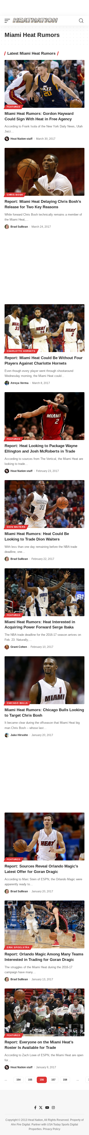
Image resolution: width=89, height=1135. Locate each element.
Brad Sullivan (19, 226)
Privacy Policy (51, 1129)
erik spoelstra (18, 947)
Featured (13, 107)
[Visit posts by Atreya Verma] (7, 383)
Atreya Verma (19, 383)
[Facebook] (35, 1108)
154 (18, 1079)
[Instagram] (53, 1108)
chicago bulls (17, 703)
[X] (41, 1108)
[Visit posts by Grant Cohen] (7, 647)
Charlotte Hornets (21, 351)
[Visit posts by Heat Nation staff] (7, 138)
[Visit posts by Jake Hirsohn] (7, 735)
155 (30, 1079)
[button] (8, 21)
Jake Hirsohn (19, 735)
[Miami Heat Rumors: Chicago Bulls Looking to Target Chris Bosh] (44, 680)
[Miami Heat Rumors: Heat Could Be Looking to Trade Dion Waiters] (44, 504)
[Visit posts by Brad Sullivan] (7, 226)
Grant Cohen (18, 647)
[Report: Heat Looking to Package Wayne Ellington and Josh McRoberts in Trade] (44, 416)
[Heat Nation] (35, 21)
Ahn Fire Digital (20, 1124)
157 (53, 1079)
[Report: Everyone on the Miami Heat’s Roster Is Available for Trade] (44, 1012)
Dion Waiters (16, 527)
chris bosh (15, 194)
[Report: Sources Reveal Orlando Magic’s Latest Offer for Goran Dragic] (44, 836)
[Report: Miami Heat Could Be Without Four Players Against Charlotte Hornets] (44, 328)
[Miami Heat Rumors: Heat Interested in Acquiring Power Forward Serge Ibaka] (44, 592)
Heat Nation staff (21, 138)
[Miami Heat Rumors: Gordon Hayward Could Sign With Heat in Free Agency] (44, 84)
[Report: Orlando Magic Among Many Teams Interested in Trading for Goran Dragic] (44, 924)
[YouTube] (47, 1108)
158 (65, 1079)
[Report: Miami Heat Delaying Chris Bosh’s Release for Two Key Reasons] (44, 172)
